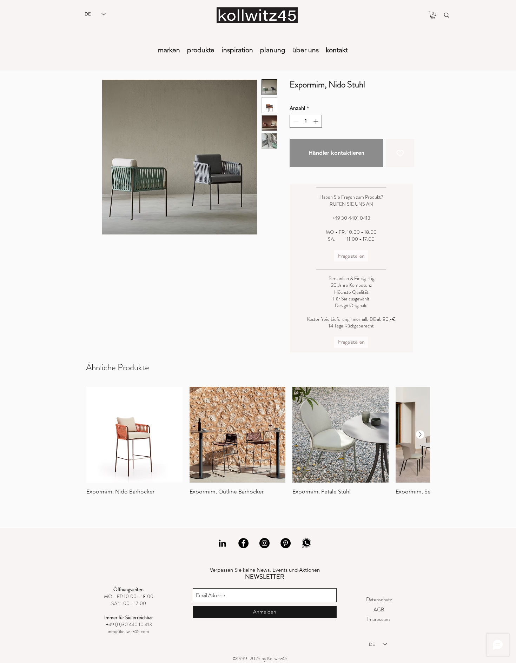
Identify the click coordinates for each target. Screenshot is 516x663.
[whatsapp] (307, 543)
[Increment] (316, 121)
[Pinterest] (285, 543)
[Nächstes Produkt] (420, 434)
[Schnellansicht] (134, 435)
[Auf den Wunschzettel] (400, 153)
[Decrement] (295, 121)
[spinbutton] (305, 121)
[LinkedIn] (222, 543)
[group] (258, 444)
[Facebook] (243, 543)
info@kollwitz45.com (128, 631)
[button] (433, 15)
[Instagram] (264, 543)
